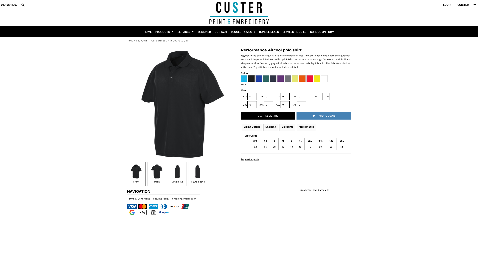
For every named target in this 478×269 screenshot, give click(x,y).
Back (157, 181)
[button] (22, 5)
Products (142, 41)
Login (447, 4)
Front (136, 181)
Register (462, 4)
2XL (245, 104)
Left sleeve (177, 181)
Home (130, 41)
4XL (278, 104)
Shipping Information (184, 198)
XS (261, 96)
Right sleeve (198, 181)
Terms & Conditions (139, 198)
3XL (261, 104)
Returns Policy (161, 198)
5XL (294, 104)
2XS (245, 96)
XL (328, 96)
